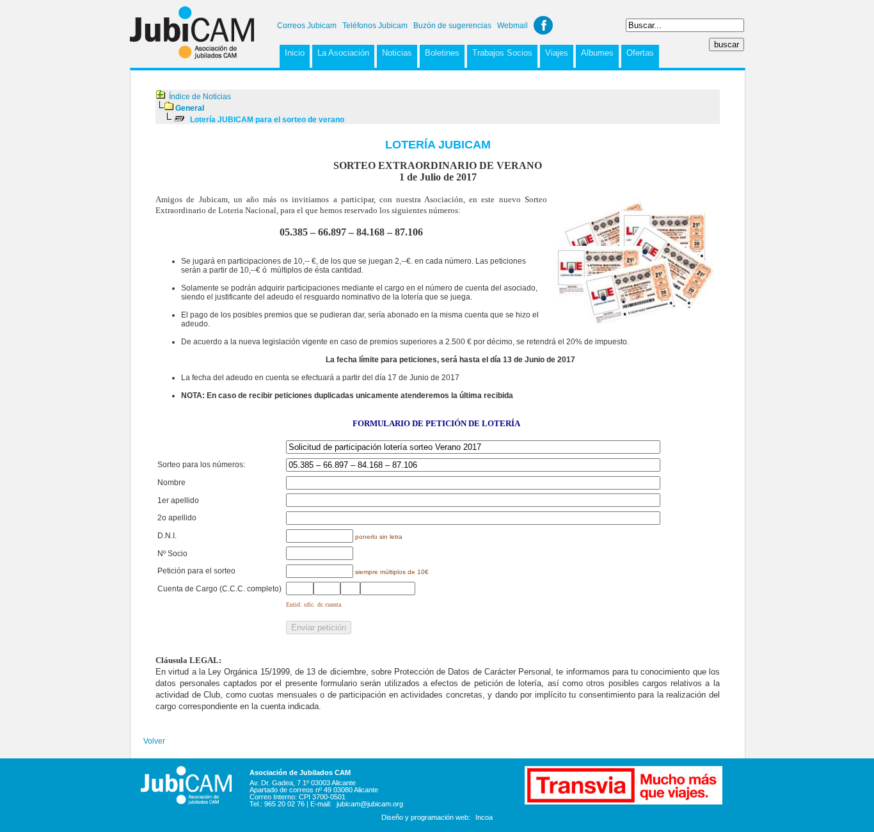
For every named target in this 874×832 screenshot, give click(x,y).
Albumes (597, 53)
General (189, 108)
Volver (154, 741)
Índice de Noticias (200, 96)
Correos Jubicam (307, 25)
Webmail (512, 25)
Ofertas (640, 53)
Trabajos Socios (502, 53)
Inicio (295, 53)
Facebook (543, 25)
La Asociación (343, 53)
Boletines (442, 53)
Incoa (484, 817)
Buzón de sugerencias (452, 25)
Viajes (556, 53)
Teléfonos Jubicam (375, 25)
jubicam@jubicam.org (370, 804)
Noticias (397, 53)
